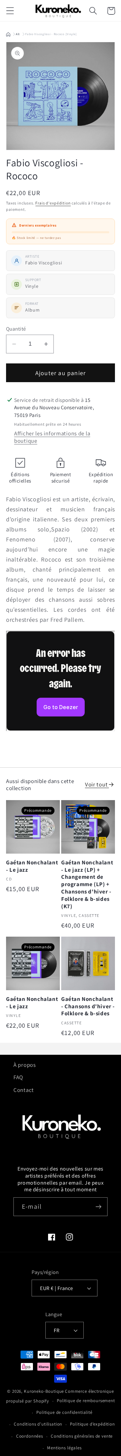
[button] (10, 11)
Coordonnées (29, 1436)
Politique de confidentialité (64, 1412)
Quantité (16, 328)
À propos (24, 1064)
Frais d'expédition (53, 202)
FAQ (18, 1077)
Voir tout (97, 784)
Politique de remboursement (86, 1400)
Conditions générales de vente (82, 1436)
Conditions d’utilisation (38, 1424)
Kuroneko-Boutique (44, 1391)
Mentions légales (64, 1448)
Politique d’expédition (92, 1424)
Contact (23, 1090)
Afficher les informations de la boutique (52, 437)
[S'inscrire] (98, 1206)
